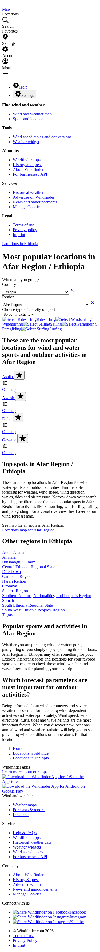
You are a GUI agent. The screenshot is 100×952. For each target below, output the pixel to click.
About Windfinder (28, 169)
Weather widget (26, 141)
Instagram (78, 917)
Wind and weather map (32, 114)
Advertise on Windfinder (33, 197)
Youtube (77, 921)
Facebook (78, 912)
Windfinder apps (27, 160)
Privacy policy (25, 229)
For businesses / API (30, 174)
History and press (27, 164)
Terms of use (23, 225)
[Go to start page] (2, 4)
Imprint (19, 234)
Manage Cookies (27, 207)
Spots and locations (29, 119)
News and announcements (35, 202)
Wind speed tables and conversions (42, 137)
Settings (27, 96)
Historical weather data (32, 192)
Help (23, 87)
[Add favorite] (19, 375)
